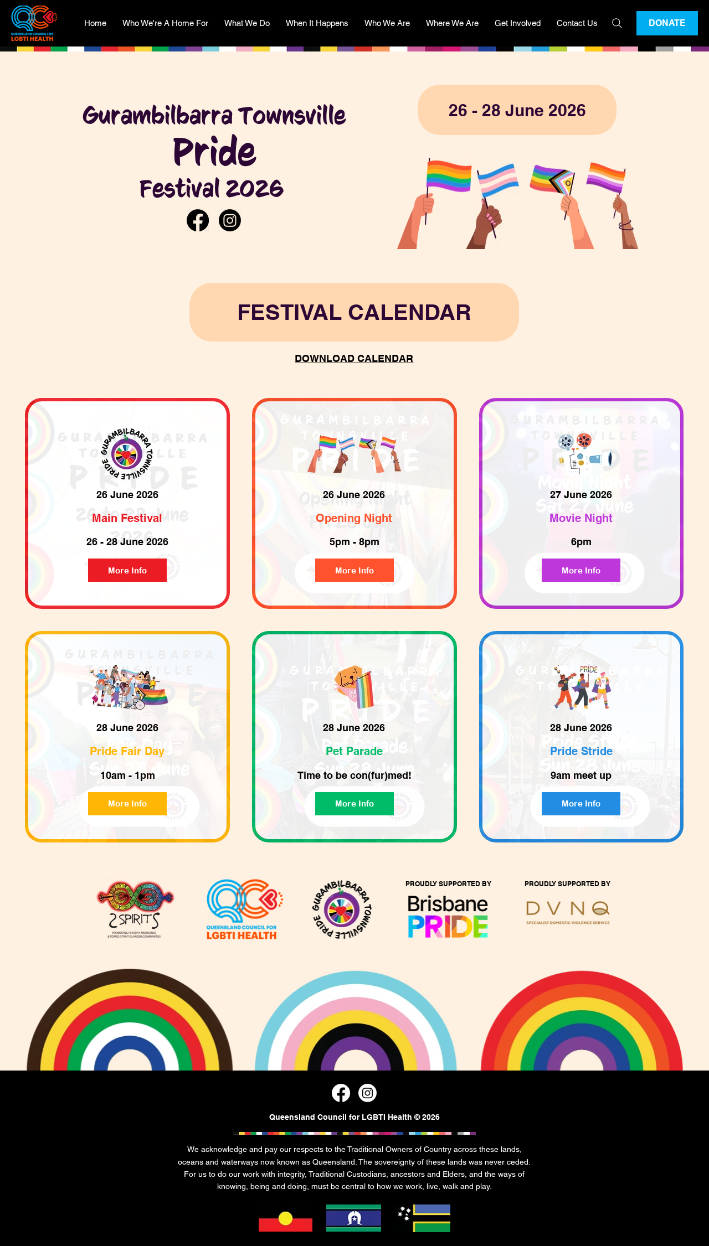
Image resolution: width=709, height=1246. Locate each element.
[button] (165, 23)
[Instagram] (230, 220)
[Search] (617, 23)
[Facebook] (198, 220)
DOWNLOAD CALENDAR (354, 358)
